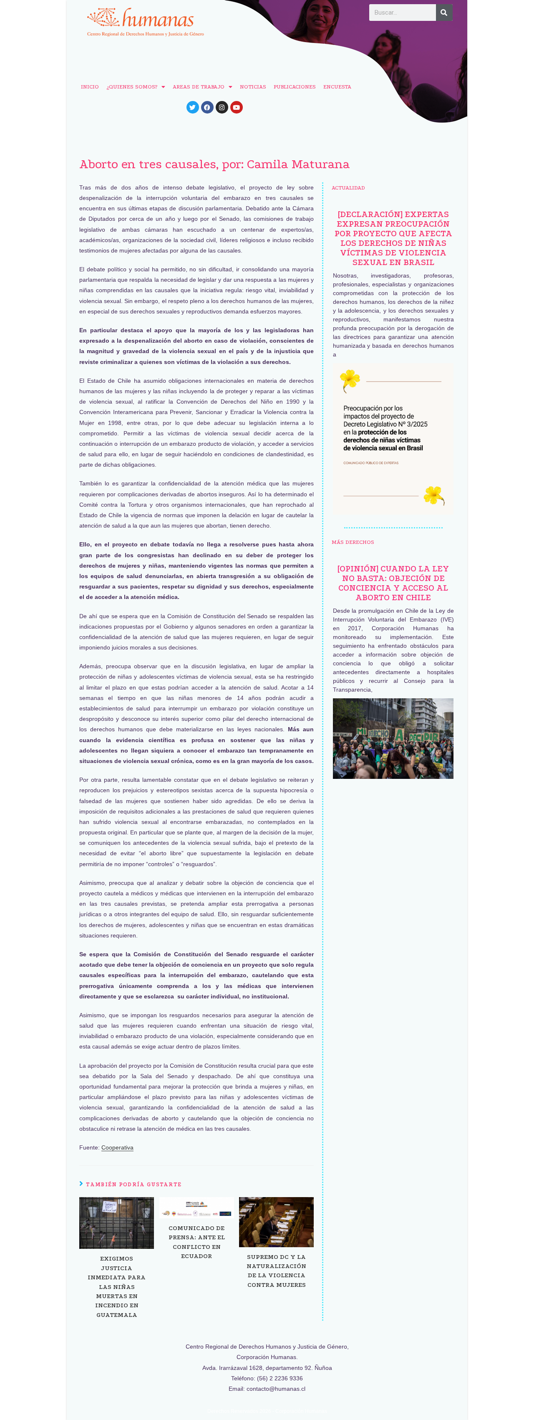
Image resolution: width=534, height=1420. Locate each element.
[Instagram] (222, 107)
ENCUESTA (337, 86)
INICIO (90, 86)
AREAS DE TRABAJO (198, 86)
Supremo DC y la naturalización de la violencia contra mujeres (276, 1271)
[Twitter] (192, 107)
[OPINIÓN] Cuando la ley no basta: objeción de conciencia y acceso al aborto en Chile (393, 583)
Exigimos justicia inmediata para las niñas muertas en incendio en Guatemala (117, 1286)
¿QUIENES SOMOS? (131, 86)
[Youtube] (236, 107)
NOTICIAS (253, 86)
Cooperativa (117, 1147)
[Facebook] (207, 107)
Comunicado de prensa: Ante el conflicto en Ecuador (197, 1242)
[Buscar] (444, 12)
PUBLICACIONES (295, 86)
